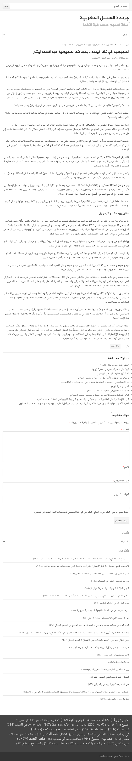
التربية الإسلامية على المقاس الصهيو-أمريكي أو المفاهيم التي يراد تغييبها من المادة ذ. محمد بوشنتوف (82, 399)
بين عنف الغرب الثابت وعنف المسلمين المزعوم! (107, 669)
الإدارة (114, 58)
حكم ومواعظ (57, 725)
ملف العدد (117, 45)
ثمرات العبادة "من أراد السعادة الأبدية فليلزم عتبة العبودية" (102, 610)
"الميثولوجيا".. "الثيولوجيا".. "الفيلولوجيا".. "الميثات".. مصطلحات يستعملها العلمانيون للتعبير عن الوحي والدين (78, 692)
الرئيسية (126, 45)
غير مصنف (46, 729)
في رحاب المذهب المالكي (109, 734)
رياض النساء (19, 725)
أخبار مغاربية (95, 720)
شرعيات (118, 729)
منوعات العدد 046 (121, 662)
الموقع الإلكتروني (121, 494)
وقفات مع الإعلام (29, 743)
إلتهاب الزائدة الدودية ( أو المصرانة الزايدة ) (109, 588)
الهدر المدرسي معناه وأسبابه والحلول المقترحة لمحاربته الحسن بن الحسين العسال (92, 625)
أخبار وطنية (72, 720)
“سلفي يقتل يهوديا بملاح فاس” (114, 365)
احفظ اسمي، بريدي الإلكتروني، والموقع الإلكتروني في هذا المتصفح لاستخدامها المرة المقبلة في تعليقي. (81, 512)
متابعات (30, 734)
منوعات (77, 743)
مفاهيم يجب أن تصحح (64, 739)
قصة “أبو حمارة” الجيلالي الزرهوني (113, 374)
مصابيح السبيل (97, 739)
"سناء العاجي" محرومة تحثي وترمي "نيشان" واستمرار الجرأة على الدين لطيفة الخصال (89, 596)
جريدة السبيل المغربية (105, 18)
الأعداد (125, 532)
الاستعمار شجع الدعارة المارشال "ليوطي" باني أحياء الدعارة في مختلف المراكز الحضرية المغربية (84, 566)
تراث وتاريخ (101, 725)
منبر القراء (96, 743)
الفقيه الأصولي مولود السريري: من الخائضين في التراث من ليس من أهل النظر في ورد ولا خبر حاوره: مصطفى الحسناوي (74, 403)
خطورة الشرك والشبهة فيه (117, 699)
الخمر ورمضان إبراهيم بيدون (116, 655)
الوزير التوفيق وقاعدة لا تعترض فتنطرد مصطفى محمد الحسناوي (99, 395)
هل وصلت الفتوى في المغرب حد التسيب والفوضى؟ (105, 391)
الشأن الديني (23, 720)
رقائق (37, 725)
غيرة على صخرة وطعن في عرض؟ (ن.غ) (110, 369)
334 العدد (115, 346)
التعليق (125, 429)
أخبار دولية (117, 720)
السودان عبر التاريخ (120, 386)
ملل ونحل (118, 743)
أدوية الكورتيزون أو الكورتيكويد (114, 603)
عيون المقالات (72, 730)
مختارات (121, 739)
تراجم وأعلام (79, 725)
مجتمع (16, 734)
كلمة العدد (47, 734)
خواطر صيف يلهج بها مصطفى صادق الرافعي (108, 618)
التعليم (37, 720)
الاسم (126, 467)
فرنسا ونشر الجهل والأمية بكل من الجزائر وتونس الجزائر (103, 378)
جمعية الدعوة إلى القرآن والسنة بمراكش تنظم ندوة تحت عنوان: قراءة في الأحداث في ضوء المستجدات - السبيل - (77, 633)
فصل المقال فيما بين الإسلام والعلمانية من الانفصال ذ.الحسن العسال (98, 640)
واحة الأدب (55, 743)
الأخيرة (51, 720)
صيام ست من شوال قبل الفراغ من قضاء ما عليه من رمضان (102, 647)
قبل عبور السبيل (74, 734)
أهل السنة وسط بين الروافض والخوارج (111, 684)
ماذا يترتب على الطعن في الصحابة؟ (112, 581)
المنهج (122, 725)
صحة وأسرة (94, 729)
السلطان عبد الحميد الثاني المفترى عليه (111, 677)
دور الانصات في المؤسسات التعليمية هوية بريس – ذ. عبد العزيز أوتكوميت (95, 382)
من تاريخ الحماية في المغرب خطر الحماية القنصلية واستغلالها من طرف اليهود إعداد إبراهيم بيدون (84, 559)
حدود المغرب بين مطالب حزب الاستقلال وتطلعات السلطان (102, 574)
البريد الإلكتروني (121, 480)
